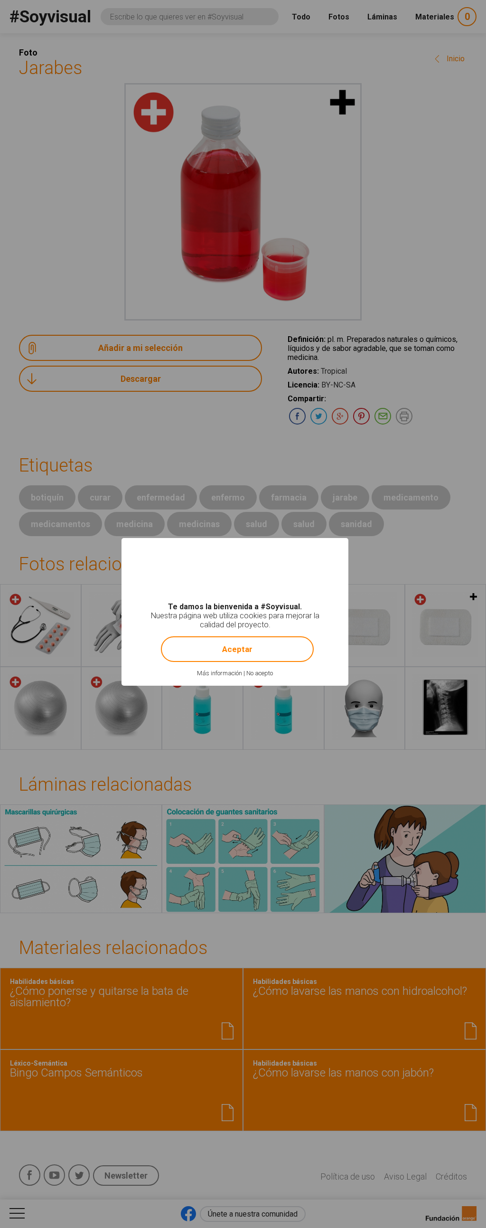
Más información (219, 673)
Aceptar (237, 649)
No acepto (259, 673)
